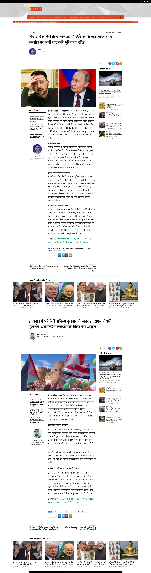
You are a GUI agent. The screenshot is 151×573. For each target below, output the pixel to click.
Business (108, 131)
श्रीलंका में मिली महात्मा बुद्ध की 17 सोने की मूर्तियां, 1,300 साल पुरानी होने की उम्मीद (121, 304)
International (32, 32)
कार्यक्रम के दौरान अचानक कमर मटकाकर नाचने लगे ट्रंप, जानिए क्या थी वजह (37, 136)
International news (57, 248)
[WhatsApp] (120, 63)
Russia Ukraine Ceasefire (68, 248)
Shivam (107, 109)
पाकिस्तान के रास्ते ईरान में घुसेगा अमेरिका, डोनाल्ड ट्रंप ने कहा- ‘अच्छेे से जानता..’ (43, 267)
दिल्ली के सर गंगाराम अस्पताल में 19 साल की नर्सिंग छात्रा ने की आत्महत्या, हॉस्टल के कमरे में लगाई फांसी (37, 119)
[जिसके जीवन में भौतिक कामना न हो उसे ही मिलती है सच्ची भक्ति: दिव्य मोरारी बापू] (102, 105)
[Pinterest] (117, 63)
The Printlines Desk (87, 307)
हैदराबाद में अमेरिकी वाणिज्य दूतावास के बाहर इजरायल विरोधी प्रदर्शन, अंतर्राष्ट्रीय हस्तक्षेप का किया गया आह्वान (80, 268)
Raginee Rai (40, 49)
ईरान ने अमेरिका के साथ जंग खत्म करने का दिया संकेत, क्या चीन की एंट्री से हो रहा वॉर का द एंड (113, 125)
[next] (136, 22)
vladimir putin (52, 250)
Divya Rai (104, 88)
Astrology (32, 124)
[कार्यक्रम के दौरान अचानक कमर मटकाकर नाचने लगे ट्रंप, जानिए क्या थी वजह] (102, 115)
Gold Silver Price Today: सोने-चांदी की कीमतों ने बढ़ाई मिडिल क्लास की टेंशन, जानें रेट (45, 22)
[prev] (133, 22)
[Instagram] (141, 1)
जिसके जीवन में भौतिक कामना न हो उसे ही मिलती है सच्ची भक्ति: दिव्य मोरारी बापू (37, 128)
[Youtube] (147, 1)
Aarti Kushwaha (109, 128)
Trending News (88, 248)
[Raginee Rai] (32, 51)
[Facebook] (138, 1)
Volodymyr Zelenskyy (61, 250)
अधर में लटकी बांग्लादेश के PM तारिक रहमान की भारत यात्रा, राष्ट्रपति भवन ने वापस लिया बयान (91, 304)
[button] (120, 17)
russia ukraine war (79, 248)
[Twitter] (144, 1)
